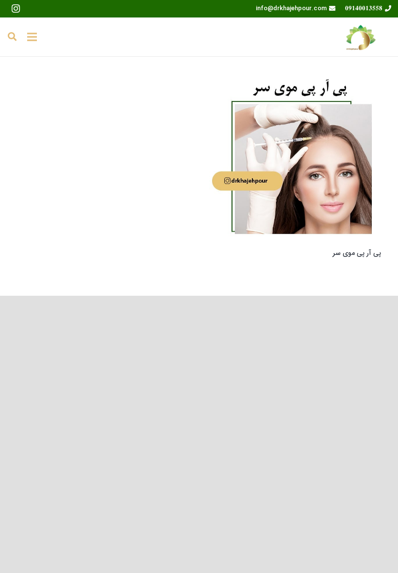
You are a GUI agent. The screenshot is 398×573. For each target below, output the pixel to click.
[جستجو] (12, 36)
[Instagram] (15, 8)
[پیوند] (360, 36)
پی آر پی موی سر (356, 253)
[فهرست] (32, 37)
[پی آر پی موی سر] (295, 159)
